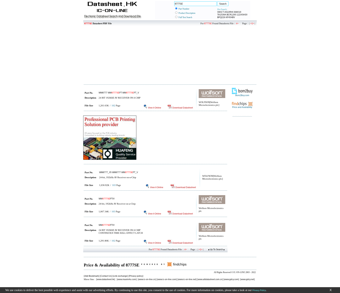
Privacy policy (136, 276)
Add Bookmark (91, 276)
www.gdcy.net (247, 279)
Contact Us (106, 276)
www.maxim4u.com (126, 279)
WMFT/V (107, 198)
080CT (220, 12)
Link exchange (120, 276)
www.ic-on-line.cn (146, 279)
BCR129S (231, 14)
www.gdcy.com (231, 279)
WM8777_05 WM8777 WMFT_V (118, 172)
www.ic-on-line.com (166, 279)
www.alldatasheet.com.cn (210, 279)
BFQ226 (221, 17)
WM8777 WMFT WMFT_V (119, 92)
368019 (237, 12)
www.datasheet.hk (105, 279)
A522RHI (228, 12)
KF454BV (230, 17)
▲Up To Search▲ (216, 249)
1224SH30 (242, 14)
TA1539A (221, 14)
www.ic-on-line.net (187, 279)
